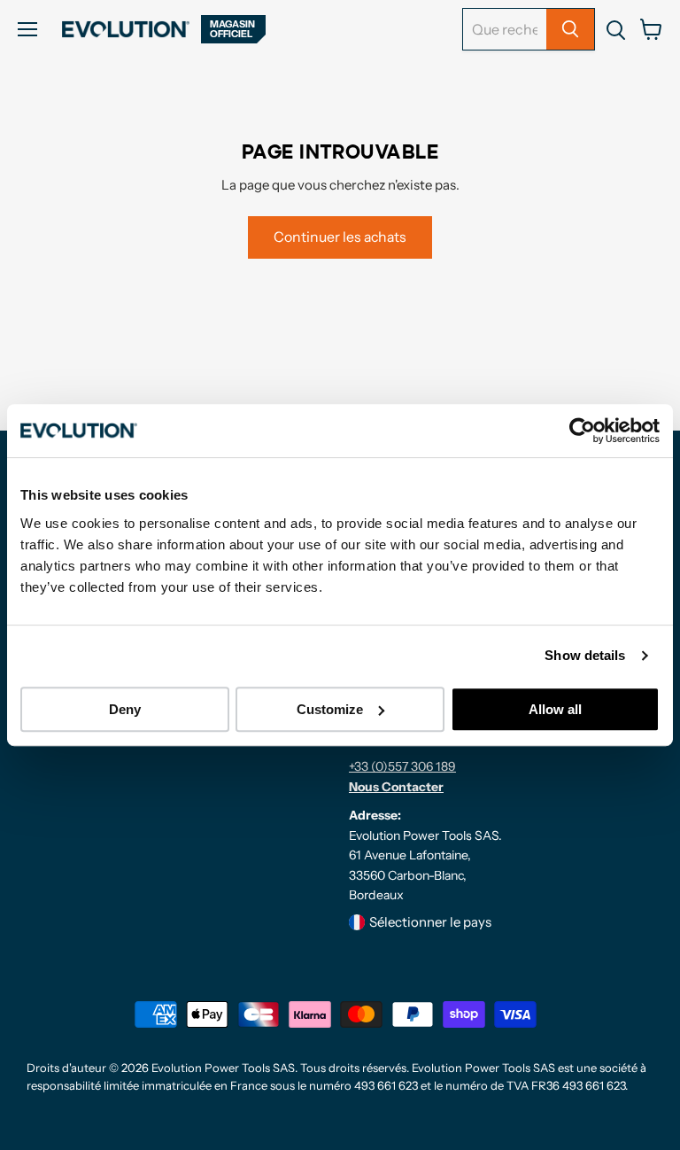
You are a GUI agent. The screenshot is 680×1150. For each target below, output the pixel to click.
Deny (125, 709)
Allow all (555, 709)
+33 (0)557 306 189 (402, 766)
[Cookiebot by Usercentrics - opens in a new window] (582, 430)
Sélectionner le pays (430, 921)
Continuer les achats (340, 237)
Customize (330, 709)
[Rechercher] (570, 29)
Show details (585, 655)
